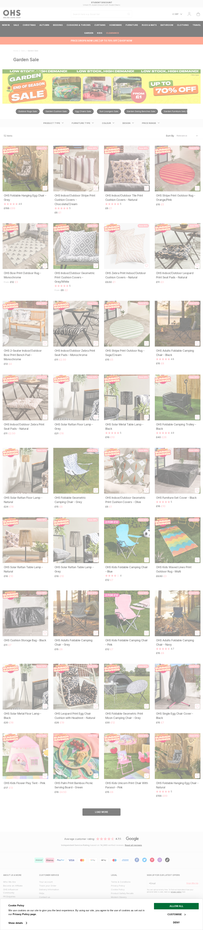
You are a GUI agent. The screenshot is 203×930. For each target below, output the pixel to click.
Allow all (176, 906)
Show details (15, 923)
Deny (176, 922)
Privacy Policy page (24, 914)
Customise (174, 914)
